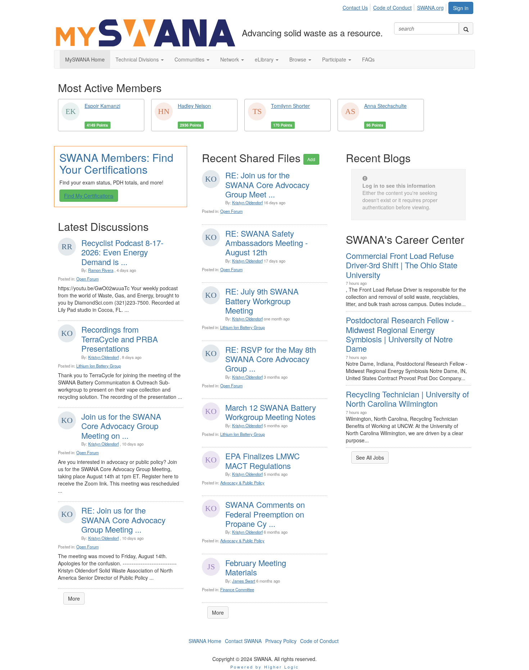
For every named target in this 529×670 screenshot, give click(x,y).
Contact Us (355, 7)
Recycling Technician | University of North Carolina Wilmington (407, 398)
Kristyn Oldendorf (103, 357)
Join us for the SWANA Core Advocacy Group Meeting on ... (121, 426)
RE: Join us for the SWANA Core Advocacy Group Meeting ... (123, 520)
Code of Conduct (392, 7)
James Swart (243, 581)
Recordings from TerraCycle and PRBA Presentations (119, 339)
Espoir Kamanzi (102, 105)
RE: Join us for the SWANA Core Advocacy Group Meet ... (267, 184)
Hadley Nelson (194, 105)
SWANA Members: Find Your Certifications (116, 163)
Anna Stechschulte (385, 105)
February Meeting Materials (255, 567)
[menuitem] (357, 6)
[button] (139, 59)
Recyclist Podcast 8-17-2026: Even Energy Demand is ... (122, 252)
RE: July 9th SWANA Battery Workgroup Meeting (262, 301)
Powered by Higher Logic (264, 667)
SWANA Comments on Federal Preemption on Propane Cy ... (265, 514)
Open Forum (87, 279)
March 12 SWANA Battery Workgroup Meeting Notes (270, 412)
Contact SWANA (243, 640)
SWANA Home (205, 640)
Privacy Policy (281, 640)
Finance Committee (237, 589)
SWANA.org (430, 7)
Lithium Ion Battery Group (98, 366)
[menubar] (395, 6)
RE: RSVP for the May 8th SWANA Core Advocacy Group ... (270, 359)
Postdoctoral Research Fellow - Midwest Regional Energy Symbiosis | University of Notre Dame (400, 334)
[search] (466, 28)
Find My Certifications (88, 195)
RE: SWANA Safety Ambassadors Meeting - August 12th (266, 243)
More (74, 598)
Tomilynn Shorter (290, 105)
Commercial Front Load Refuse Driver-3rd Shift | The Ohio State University (401, 265)
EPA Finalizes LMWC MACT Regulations (262, 460)
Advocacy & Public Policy (242, 483)
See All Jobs (370, 457)
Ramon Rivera (100, 270)
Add (311, 159)
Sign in (461, 8)
